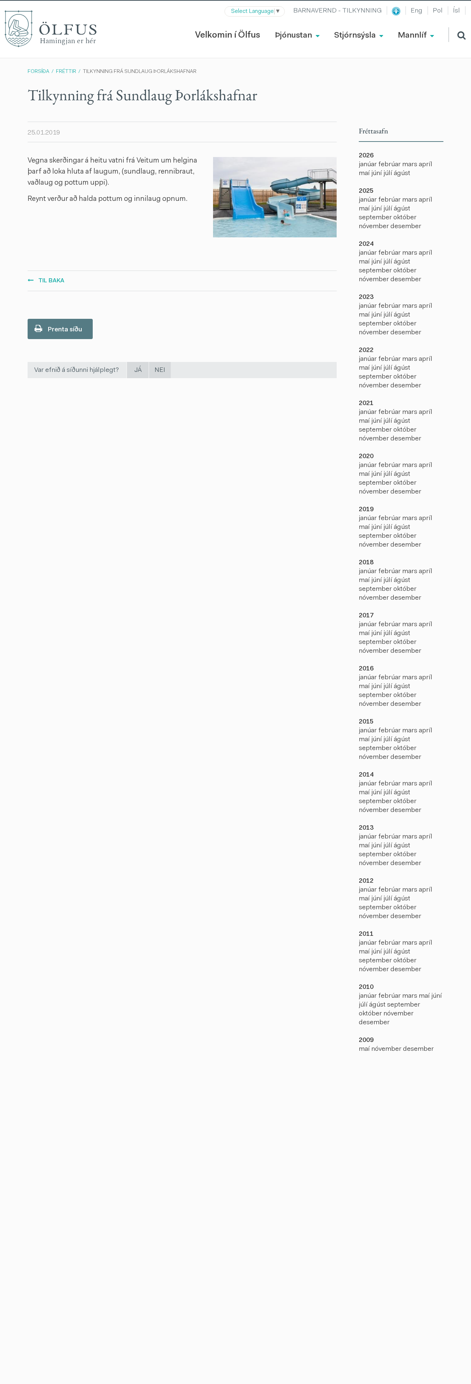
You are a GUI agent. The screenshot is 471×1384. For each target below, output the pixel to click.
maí (365, 173)
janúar (368, 164)
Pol (438, 11)
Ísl (456, 11)
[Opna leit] (457, 34)
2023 (366, 297)
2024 (366, 244)
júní (377, 173)
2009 (366, 1040)
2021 (366, 403)
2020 (366, 456)
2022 (366, 350)
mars (410, 164)
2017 (366, 616)
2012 (366, 881)
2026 (366, 156)
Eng (416, 11)
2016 (366, 669)
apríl (425, 164)
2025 (366, 191)
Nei (160, 370)
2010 (366, 987)
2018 (366, 562)
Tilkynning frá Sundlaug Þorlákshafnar (139, 71)
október (405, 218)
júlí (388, 173)
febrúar (390, 164)
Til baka (51, 281)
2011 (366, 934)
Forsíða (38, 71)
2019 (366, 509)
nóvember (374, 226)
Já (138, 370)
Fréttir (66, 71)
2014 (366, 775)
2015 (366, 722)
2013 (366, 828)
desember (405, 226)
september (376, 218)
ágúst (402, 173)
